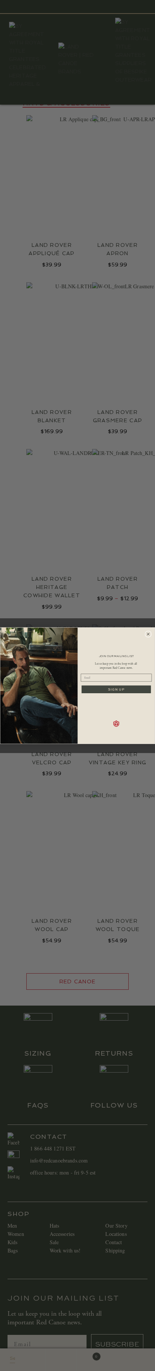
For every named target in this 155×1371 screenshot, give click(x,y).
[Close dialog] (148, 634)
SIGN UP (116, 689)
